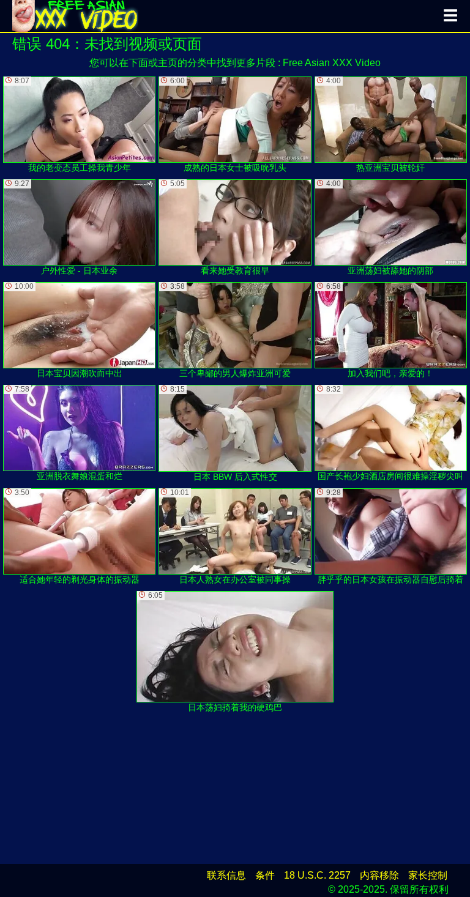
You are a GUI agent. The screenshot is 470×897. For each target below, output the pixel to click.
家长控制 (427, 875)
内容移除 (379, 875)
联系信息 (226, 875)
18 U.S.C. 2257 (317, 875)
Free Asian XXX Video (332, 63)
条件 (265, 875)
